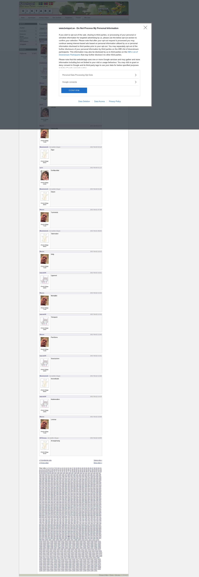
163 (43, 478)
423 (94, 496)
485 (83, 500)
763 (60, 522)
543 (60, 505)
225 (94, 481)
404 (40, 496)
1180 (68, 556)
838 (86, 526)
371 (71, 492)
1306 (92, 567)
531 (88, 504)
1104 (54, 549)
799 (100, 523)
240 (74, 483)
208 (46, 481)
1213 (62, 559)
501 (66, 502)
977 (43, 538)
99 (50, 473)
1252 (81, 562)
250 (40, 484)
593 (77, 509)
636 (74, 512)
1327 (44, 570)
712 (40, 518)
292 (97, 486)
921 (71, 533)
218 (74, 481)
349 (71, 491)
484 (80, 500)
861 (88, 528)
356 (91, 491)
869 (49, 530)
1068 (48, 546)
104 (64, 473)
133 (82, 474)
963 (66, 536)
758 (46, 522)
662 (86, 513)
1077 (81, 546)
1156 (47, 554)
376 (86, 492)
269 (94, 484)
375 (83, 492)
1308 (99, 567)
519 (54, 504)
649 (49, 513)
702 (74, 517)
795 (88, 523)
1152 (97, 552)
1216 (73, 559)
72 (58, 471)
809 (66, 525)
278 (57, 486)
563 (54, 507)
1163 (72, 554)
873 (60, 530)
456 (63, 499)
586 (57, 509)
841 (94, 526)
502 (69, 502)
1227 (51, 561)
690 (40, 517)
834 (74, 526)
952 (97, 535)
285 (77, 486)
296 (46, 487)
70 (54, 471)
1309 (40, 569)
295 (43, 487)
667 (100, 513)
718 (57, 518)
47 (70, 470)
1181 (72, 556)
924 (80, 533)
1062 (88, 544)
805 (54, 525)
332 (86, 489)
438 (74, 497)
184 (40, 479)
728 (86, 518)
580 (40, 509)
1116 (95, 549)
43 (62, 470)
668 (40, 515)
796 (91, 523)
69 (52, 471)
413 (66, 496)
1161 (65, 554)
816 (85, 525)
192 (63, 479)
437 (71, 497)
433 (60, 497)
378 (91, 492)
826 (51, 526)
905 (88, 531)
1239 (95, 561)
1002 (53, 539)
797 (94, 523)
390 (63, 494)
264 (80, 484)
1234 (77, 561)
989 (77, 538)
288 (86, 486)
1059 (77, 544)
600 (97, 509)
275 (49, 486)
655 (66, 513)
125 (60, 474)
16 (70, 468)
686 (91, 515)
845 (43, 528)
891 (49, 531)
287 (83, 486)
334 (91, 489)
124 (57, 474)
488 (91, 500)
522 (63, 504)
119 (43, 474)
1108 (68, 549)
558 (40, 507)
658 (74, 513)
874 (63, 530)
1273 (95, 564)
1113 (85, 549)
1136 (40, 552)
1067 (44, 546)
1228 (55, 561)
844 (40, 528)
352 (80, 491)
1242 (44, 562)
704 (80, 517)
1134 (96, 551)
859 (83, 528)
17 (72, 468)
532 (91, 504)
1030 (95, 541)
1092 (73, 548)
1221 (91, 559)
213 (60, 481)
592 (74, 509)
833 (71, 526)
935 (49, 535)
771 (83, 522)
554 (91, 505)
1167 (86, 554)
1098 (95, 548)
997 (100, 538)
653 (60, 513)
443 (88, 497)
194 (69, 479)
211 (54, 481)
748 (80, 520)
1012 (90, 539)
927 (88, 533)
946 (80, 535)
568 (69, 507)
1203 (87, 557)
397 (83, 494)
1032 (40, 543)
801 (43, 525)
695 (54, 517)
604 (46, 510)
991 (83, 538)
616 (80, 510)
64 (42, 471)
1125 (65, 551)
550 (80, 505)
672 (51, 515)
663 (88, 513)
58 (93, 470)
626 (46, 512)
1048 (99, 543)
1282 (66, 565)
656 (69, 513)
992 (86, 538)
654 (63, 513)
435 (66, 497)
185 (43, 479)
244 (86, 483)
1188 (97, 556)
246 (91, 483)
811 (71, 525)
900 (74, 531)
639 (83, 512)
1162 (68, 554)
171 (66, 478)
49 (74, 470)
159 (94, 476)
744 (69, 520)
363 (49, 492)
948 (86, 535)
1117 (99, 549)
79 (72, 471)
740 (57, 520)
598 (91, 509)
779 (43, 523)
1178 (61, 556)
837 (83, 526)
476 (57, 500)
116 (97, 473)
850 (57, 528)
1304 (84, 567)
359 (100, 491)
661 (83, 513)
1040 (70, 543)
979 (49, 538)
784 (57, 523)
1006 (68, 539)
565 (60, 507)
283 (71, 486)
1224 (40, 561)
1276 (44, 565)
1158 (54, 554)
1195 (58, 557)
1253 (84, 562)
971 (88, 536)
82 (78, 471)
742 (63, 520)
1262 (55, 564)
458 (69, 499)
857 (77, 528)
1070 (55, 546)
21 (80, 468)
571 (77, 507)
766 (69, 522)
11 (60, 468)
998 (40, 539)
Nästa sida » (98, 460)
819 (94, 525)
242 (80, 483)
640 (86, 512)
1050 (44, 544)
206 (40, 481)
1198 (68, 557)
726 (80, 518)
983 (60, 538)
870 (51, 530)
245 (88, 483)
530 (86, 504)
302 (63, 487)
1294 (48, 567)
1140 (54, 552)
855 (71, 528)
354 (86, 491)
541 (54, 505)
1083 (40, 548)
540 (51, 505)
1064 (95, 544)
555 (94, 505)
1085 (48, 548)
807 (60, 525)
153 (77, 476)
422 (91, 496)
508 (86, 502)
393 (71, 494)
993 (88, 538)
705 (83, 517)
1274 (99, 564)
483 (77, 500)
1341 (95, 570)
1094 (81, 548)
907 (94, 531)
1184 (82, 556)
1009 (79, 539)
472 (46, 500)
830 (63, 526)
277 (54, 486)
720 (63, 518)
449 (43, 499)
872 (57, 530)
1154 (40, 554)
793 (83, 523)
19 (76, 468)
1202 (83, 557)
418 (80, 496)
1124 (61, 551)
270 (97, 484)
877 (71, 530)
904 (86, 531)
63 (40, 471)
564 (57, 507)
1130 (82, 551)
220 (80, 481)
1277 (48, 565)
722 (69, 518)
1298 (62, 567)
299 (54, 487)
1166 (82, 554)
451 (49, 499)
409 (54, 496)
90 (95, 471)
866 (40, 530)
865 (100, 528)
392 (69, 494)
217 (71, 481)
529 (83, 504)
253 (49, 484)
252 (46, 484)
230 (46, 483)
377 (88, 492)
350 (74, 491)
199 (83, 479)
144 (51, 476)
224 (91, 481)
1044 (84, 543)
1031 (99, 541)
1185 (86, 556)
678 (69, 515)
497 (54, 502)
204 (97, 479)
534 (97, 504)
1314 (59, 569)
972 (91, 536)
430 (51, 497)
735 (43, 520)
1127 (72, 551)
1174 (47, 556)
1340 (92, 570)
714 (46, 518)
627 (49, 512)
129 (71, 474)
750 (86, 520)
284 (74, 486)
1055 (62, 544)
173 (71, 478)
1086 (51, 548)
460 (74, 499)
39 (54, 470)
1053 (55, 544)
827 (54, 526)
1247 (62, 562)
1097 (92, 548)
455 (60, 499)
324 (63, 489)
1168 (90, 554)
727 (83, 518)
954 (40, 536)
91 (97, 471)
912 (46, 533)
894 (57, 531)
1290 (95, 565)
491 (100, 500)
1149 (86, 552)
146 (57, 476)
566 (63, 507)
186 (46, 479)
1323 (91, 569)
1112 (82, 549)
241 (77, 483)
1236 (84, 561)
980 (51, 538)
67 (48, 471)
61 (99, 470)
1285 (77, 565)
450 (46, 499)
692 (46, 517)
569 (71, 507)
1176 (54, 556)
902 (80, 531)
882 (86, 530)
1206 (98, 557)
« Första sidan (44, 463)
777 (100, 522)
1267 (73, 564)
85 (84, 471)
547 (71, 505)
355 (88, 491)
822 (40, 526)
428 (46, 497)
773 (88, 522)
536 (40, 505)
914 (51, 533)
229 (43, 483)
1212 (59, 559)
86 (86, 471)
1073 (66, 546)
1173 (44, 556)
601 (100, 509)
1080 (92, 546)
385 (49, 494)
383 (43, 494)
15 (68, 468)
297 (49, 487)
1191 (44, 557)
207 (43, 481)
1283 (70, 565)
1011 (86, 539)
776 (97, 522)
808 (63, 525)
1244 (51, 562)
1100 (40, 549)
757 (43, 522)
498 (57, 502)
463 (83, 499)
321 (54, 489)
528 (80, 504)
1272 (92, 564)
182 (97, 478)
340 (46, 491)
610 (63, 510)
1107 (65, 549)
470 (40, 500)
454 (57, 499)
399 (88, 494)
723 (71, 518)
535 (100, 504)
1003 (57, 539)
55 (86, 470)
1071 (59, 546)
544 (63, 505)
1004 (61, 539)
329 (77, 489)
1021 (62, 541)
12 (62, 468)
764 (63, 522)
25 (88, 468)
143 (49, 476)
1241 (40, 562)
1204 (90, 557)
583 (49, 509)
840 (91, 526)
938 (57, 535)
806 (57, 525)
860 (86, 528)
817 (88, 525)
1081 (95, 546)
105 (67, 473)
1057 (70, 544)
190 (57, 479)
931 (100, 533)
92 (99, 471)
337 (100, 489)
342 (51, 491)
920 (68, 533)
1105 (58, 549)
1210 (51, 559)
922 (74, 533)
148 (63, 476)
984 (63, 538)
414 (68, 496)
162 (40, 478)
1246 (59, 562)
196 (74, 479)
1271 (88, 564)
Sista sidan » (98, 463)
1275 (40, 565)
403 (100, 494)
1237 (88, 561)
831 (66, 526)
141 (43, 476)
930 (97, 533)
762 (57, 522)
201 (88, 479)
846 (46, 528)
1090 (66, 548)
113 (89, 473)
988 (74, 538)
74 (62, 471)
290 (91, 486)
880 (80, 530)
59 (95, 470)
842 (97, 526)
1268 (77, 564)
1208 (44, 559)
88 (91, 471)
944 (74, 535)
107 (72, 473)
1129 (79, 551)
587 (60, 509)
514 (40, 504)
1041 (73, 543)
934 (46, 535)
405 (43, 496)
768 (74, 522)
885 (94, 530)
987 (71, 538)
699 (66, 517)
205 (100, 479)
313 (94, 487)
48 (72, 470)
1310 (44, 569)
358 (97, 491)
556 (97, 505)
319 (49, 489)
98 (48, 473)
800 (40, 525)
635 (71, 512)
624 (40, 512)
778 (40, 523)
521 (60, 504)
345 (60, 491)
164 (46, 478)
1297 (59, 567)
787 (66, 523)
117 (100, 473)
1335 (73, 570)
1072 (62, 546)
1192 (47, 557)
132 (80, 474)
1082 (99, 546)
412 (63, 496)
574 (86, 507)
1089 (62, 548)
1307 (95, 567)
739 (54, 520)
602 (40, 510)
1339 (88, 570)
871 (54, 530)
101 (55, 473)
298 (51, 487)
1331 (59, 570)
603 (43, 510)
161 (100, 476)
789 (71, 523)
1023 (70, 541)
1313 (55, 569)
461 (77, 499)
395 (77, 494)
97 (46, 473)
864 (97, 528)
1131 (86, 551)
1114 (89, 549)
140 (40, 476)
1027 (84, 541)
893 (54, 531)
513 (100, 502)
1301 (73, 567)
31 (101, 468)
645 (100, 512)
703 (77, 517)
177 (83, 478)
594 (80, 509)
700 (69, 517)
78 (70, 471)
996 (97, 538)
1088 (59, 548)
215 (66, 481)
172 (69, 478)
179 (88, 478)
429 (49, 497)
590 (69, 509)
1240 (99, 561)
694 (51, 517)
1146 (75, 552)
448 (40, 499)
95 (42, 473)
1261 (51, 564)
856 (74, 528)
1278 (51, 565)
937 (54, 535)
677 (66, 515)
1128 (75, 551)
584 (51, 509)
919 (66, 533)
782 (51, 523)
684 (86, 515)
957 (49, 536)
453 (54, 499)
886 (97, 530)
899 (71, 531)
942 (69, 535)
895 (60, 531)
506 (80, 502)
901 (77, 531)
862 (91, 528)
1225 (44, 561)
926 (85, 533)
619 (88, 510)
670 (46, 515)
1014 (97, 539)
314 (97, 487)
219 (77, 481)
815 (83, 525)
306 (74, 487)
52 (80, 470)
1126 (68, 551)
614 (74, 510)
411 (60, 496)
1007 (72, 539)
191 (60, 479)
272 (40, 486)
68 (50, 471)
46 (68, 470)
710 (97, 517)
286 (80, 486)
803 (49, 525)
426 (40, 497)
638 (80, 512)
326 (69, 489)
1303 (81, 567)
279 (60, 486)
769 (77, 522)
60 (97, 470)
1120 (47, 551)
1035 (51, 543)
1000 (46, 539)
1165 (79, 554)
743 (66, 520)
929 (94, 533)
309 (83, 487)
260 (69, 484)
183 (100, 478)
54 (84, 470)
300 (57, 487)
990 (80, 538)
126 (63, 474)
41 (58, 470)
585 (54, 509)
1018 (51, 541)
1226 (48, 561)
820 (97, 525)
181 (94, 478)
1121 (51, 551)
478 (63, 500)
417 (77, 496)
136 (91, 474)
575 (88, 507)
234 (57, 483)
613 (71, 510)
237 (66, 483)
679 (71, 515)
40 (56, 470)
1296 (55, 567)
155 (83, 476)
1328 (48, 570)
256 (57, 484)
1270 (84, 564)
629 (54, 512)
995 (94, 538)
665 (94, 513)
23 (84, 468)
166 (51, 478)
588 (63, 509)
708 (91, 517)
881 (83, 530)
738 (51, 520)
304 (69, 487)
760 (51, 522)
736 (46, 520)
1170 (97, 554)
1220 (88, 559)
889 (43, 531)
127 (65, 474)
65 (44, 471)
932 (40, 535)
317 (43, 489)
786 (63, 523)
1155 (44, 554)
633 (66, 512)
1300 (70, 567)
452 (51, 499)
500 (63, 502)
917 (60, 533)
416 (74, 496)
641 (88, 512)
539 (49, 505)
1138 (47, 552)
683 (83, 515)
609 (60, 510)
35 (46, 470)
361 (43, 492)
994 (91, 538)
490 (97, 500)
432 (57, 497)
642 (91, 512)
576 (91, 507)
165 (49, 478)
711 (100, 517)
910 (40, 533)
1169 (93, 554)
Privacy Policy (115, 101)
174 (74, 478)
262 (74, 484)
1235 (81, 561)
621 (94, 510)
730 (91, 518)
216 (68, 481)
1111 (79, 549)
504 (74, 502)
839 (88, 526)
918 (63, 533)
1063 (92, 544)
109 (78, 473)
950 (91, 535)
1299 (66, 567)
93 (101, 471)
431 (54, 497)
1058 (73, 544)
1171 (100, 554)
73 (60, 471)
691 (43, 517)
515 (43, 504)
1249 (70, 562)
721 (66, 518)
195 (71, 479)
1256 (95, 562)
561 (49, 507)
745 (71, 520)
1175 (51, 556)
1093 (77, 548)
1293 (44, 567)
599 (94, 509)
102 (58, 473)
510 (91, 502)
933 (43, 535)
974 (97, 536)
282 (69, 486)
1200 (76, 557)
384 (46, 494)
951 (94, 535)
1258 (40, 564)
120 (46, 474)
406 (46, 496)
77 (68, 471)
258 (63, 484)
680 (74, 515)
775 (94, 522)
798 (97, 523)
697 (60, 517)
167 (54, 478)
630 (57, 512)
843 (100, 526)
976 (40, 538)
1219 (84, 559)
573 (83, 507)
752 (91, 520)
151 (71, 476)
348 (69, 491)
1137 (44, 552)
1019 (55, 541)
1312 (51, 569)
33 (42, 470)
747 (77, 520)
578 (97, 507)
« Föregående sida (45, 460)
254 (51, 484)
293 (100, 486)
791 (77, 523)
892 (51, 531)
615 (77, 510)
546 (69, 505)
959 (54, 536)
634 (69, 512)
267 (88, 484)
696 (57, 517)
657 (71, 513)
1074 (70, 546)
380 (97, 492)
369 (66, 492)
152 (74, 476)
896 (63, 531)
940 (63, 535)
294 (40, 487)
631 (60, 512)
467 (94, 499)
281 (66, 486)
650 (51, 513)
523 (66, 504)
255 (54, 484)
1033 (44, 543)
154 (80, 476)
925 (83, 533)
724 (74, 518)
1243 (48, 562)
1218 (80, 559)
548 (74, 505)
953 (100, 535)
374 (80, 492)
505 (77, 502)
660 (80, 513)
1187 (93, 556)
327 (71, 489)
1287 (84, 565)
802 (46, 525)
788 (69, 523)
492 (40, 502)
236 (63, 483)
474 (51, 500)
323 (60, 489)
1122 (54, 551)
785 (60, 523)
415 (71, 496)
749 (83, 520)
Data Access (99, 101)
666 (97, 513)
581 (43, 509)
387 (54, 494)
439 (77, 497)
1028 (88, 541)
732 (97, 518)
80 (74, 471)
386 (51, 494)
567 (66, 507)
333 (88, 489)
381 (100, 492)
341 (49, 491)
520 (57, 504)
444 (91, 497)
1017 (48, 541)
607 (54, 510)
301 (60, 487)
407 (49, 496)
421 (88, 496)
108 (75, 473)
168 (57, 478)
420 (85, 496)
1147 (79, 552)
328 (74, 489)
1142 (61, 552)
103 (61, 473)
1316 (66, 569)
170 (63, 478)
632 (63, 512)
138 (97, 474)
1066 (40, 546)
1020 (59, 541)
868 (46, 530)
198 (80, 479)
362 (46, 492)
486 (86, 500)
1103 (51, 549)
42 (60, 470)
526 (74, 504)
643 (94, 512)
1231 (66, 561)
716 (51, 518)
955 (43, 536)
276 (51, 486)
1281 (62, 565)
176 (80, 478)
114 (91, 473)
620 (91, 510)
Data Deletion (84, 101)
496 (51, 502)
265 (83, 484)
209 (49, 481)
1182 (75, 556)
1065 (99, 544)
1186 (90, 556)
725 (77, 518)
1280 (59, 565)
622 (97, 510)
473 (49, 500)
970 (86, 536)
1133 (93, 551)
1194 (54, 557)
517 (49, 504)
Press (112, 575)
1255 (92, 562)
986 (69, 538)
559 (43, 507)
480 (69, 500)
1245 (55, 562)
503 (71, 502)
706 (86, 517)
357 (94, 491)
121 (48, 474)
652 (57, 513)
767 (71, 522)
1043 (81, 543)
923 (77, 533)
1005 (64, 539)
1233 (73, 561)
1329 (51, 570)
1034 (48, 543)
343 (54, 491)
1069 (51, 546)
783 (54, 523)
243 (83, 483)
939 (60, 535)
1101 (44, 549)
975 (100, 536)
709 (94, 517)
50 (76, 470)
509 (88, 502)
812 (74, 525)
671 (49, 515)
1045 (88, 543)
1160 (61, 554)
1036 (55, 543)
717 (54, 518)
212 (57, 481)
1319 (77, 569)
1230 (62, 561)
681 (77, 515)
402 (97, 494)
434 (63, 497)
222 (85, 481)
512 (97, 502)
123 (54, 474)
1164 (75, 554)
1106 (61, 549)
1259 (44, 564)
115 (94, 473)
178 (86, 478)
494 (46, 502)
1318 (73, 569)
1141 (58, 552)
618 (85, 510)
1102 (47, 549)
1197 (65, 557)
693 (49, 517)
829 (60, 526)
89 (93, 471)
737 (49, 520)
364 (51, 492)
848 (51, 528)
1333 (66, 570)
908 (97, 531)
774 (91, 522)
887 (100, 530)
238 (69, 483)
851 (60, 528)
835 (77, 526)
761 (54, 522)
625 (43, 512)
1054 (59, 544)
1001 (50, 539)
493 (43, 502)
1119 (44, 551)
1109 (72, 549)
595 (83, 509)
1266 (70, 564)
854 (69, 528)
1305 (88, 567)
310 (86, 487)
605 (49, 510)
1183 (79, 556)
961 (60, 536)
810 (69, 525)
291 (94, 486)
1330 (55, 570)
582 (46, 509)
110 (81, 473)
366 (57, 492)
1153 (100, 552)
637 (77, 512)
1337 (81, 570)
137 (94, 474)
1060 (81, 544)
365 (54, 492)
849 (54, 528)
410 (57, 496)
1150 (90, 552)
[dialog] (99, 64)
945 (77, 535)
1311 (48, 569)
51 (78, 470)
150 (69, 476)
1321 (84, 569)
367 (60, 492)
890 (46, 531)
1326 (40, 570)
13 (64, 468)
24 (86, 468)
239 (71, 483)
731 (94, 518)
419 (83, 496)
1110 (75, 549)
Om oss (117, 575)
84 (82, 471)
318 (46, 489)
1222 (95, 559)
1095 (84, 548)
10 (58, 468)
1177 (58, 556)
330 (80, 489)
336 (97, 489)
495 (49, 502)
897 (66, 531)
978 (46, 538)
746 (74, 520)
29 (96, 468)
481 (71, 500)
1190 (40, 557)
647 (43, 513)
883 (88, 530)
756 (40, 522)
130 (74, 474)
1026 (81, 541)
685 (88, 515)
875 (66, 530)
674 (57, 515)
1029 (92, 541)
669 (43, 515)
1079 (88, 546)
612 (68, 510)
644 (97, 512)
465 (88, 499)
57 (91, 470)
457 (66, 499)
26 (90, 468)
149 (66, 476)
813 (77, 525)
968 (80, 536)
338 (40, 491)
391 (66, 494)
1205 (94, 557)
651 (54, 513)
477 (60, 500)
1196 (61, 557)
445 (94, 497)
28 (94, 468)
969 (83, 536)
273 (43, 486)
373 (77, 492)
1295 (51, 567)
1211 (55, 559)
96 (44, 473)
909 (100, 531)
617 (83, 510)
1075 (73, 546)
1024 (73, 541)
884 (91, 530)
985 (66, 538)
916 (57, 533)
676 (63, 515)
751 (88, 520)
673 (54, 515)
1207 (40, 559)
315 (100, 487)
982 (57, 538)
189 (54, 479)
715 (49, 518)
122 (51, 474)
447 (100, 497)
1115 (92, 549)
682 (80, 515)
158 (91, 476)
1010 (83, 539)
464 (86, 499)
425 (100, 496)
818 (91, 525)
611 (66, 510)
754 (97, 520)
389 (60, 494)
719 (60, 518)
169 (60, 478)
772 (86, 522)
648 (46, 513)
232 (51, 483)
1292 (40, 567)
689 (100, 515)
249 (100, 483)
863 (94, 528)
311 (88, 487)
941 (66, 535)
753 (94, 520)
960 (57, 536)
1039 (66, 543)
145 (54, 476)
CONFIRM (74, 90)
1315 (62, 569)
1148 (82, 552)
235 (60, 483)
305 (71, 487)
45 (66, 470)
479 (66, 500)
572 (80, 507)
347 (66, 491)
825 (49, 526)
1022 (66, 541)
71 (56, 471)
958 (51, 536)
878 (74, 530)
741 (60, 520)
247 (94, 483)
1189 (100, 556)
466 (91, 499)
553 (88, 505)
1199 (72, 557)
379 (94, 492)
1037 (59, 543)
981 (54, 538)
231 (49, 483)
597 (88, 509)
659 (77, 513)
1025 (77, 541)
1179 (65, 556)
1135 (100, 551)
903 (83, 531)
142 (46, 476)
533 (94, 504)
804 (51, 525)
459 (71, 499)
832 (69, 526)
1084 (44, 548)
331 (83, 489)
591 (71, 509)
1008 (75, 539)
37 (50, 470)
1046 (92, 543)
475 (54, 500)
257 (60, 484)
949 (88, 535)
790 (74, 523)
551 (83, 505)
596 (86, 509)
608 (57, 510)
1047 (95, 543)
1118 (40, 551)
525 (71, 504)
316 (40, 489)
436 (69, 497)
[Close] (146, 28)
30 (99, 468)
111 (83, 473)
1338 (84, 570)
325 (66, 489)
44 (64, 470)
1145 (72, 552)
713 (43, 518)
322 (57, 489)
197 (77, 479)
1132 (89, 551)
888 (40, 531)
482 (74, 500)
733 (100, 518)
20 (78, 468)
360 (40, 492)
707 (88, 517)
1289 (92, 565)
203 (94, 479)
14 (66, 468)
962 (63, 536)
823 (43, 526)
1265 (66, 564)
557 (100, 505)
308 (80, 487)
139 (100, 474)
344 (57, 491)
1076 (77, 546)
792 (80, 523)
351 (77, 491)
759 (49, 522)
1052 (51, 544)
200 (86, 479)
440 (80, 497)
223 (88, 481)
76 (66, 471)
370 (69, 492)
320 (51, 489)
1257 (99, 562)
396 (80, 494)
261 (71, 484)
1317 (69, 569)
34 (44, 470)
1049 (40, 544)
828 (57, 526)
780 (46, 523)
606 (51, 510)
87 (88, 471)
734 (40, 520)
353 (83, 491)
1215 (69, 559)
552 (86, 505)
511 (94, 502)
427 (43, 497)
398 (86, 494)
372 (74, 492)
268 (91, 484)
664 (91, 513)
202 (91, 479)
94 (40, 473)
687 (94, 515)
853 (66, 528)
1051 (48, 544)
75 (64, 471)
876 (69, 530)
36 (48, 470)
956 (46, 536)
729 (88, 518)
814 (80, 525)
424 (97, 496)
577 (94, 507)
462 (80, 499)
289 (88, 486)
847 (49, 528)
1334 (70, 570)
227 (100, 481)
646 (40, 513)
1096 (88, 548)
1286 (81, 565)
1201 (79, 557)
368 (63, 492)
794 (86, 523)
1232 (70, 561)
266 (86, 484)
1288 (88, 565)
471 (43, 500)
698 (63, 517)
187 (49, 479)
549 (77, 505)
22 (82, 468)
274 (46, 486)
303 (66, 487)
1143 (65, 552)
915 (54, 533)
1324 (95, 569)
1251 (77, 562)
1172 (40, 556)
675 (60, 515)
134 (85, 474)
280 (63, 486)
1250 (73, 562)
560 (46, 507)
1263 (59, 564)
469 (100, 499)
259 (66, 484)
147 (60, 476)
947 (83, 535)
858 (80, 528)
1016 (44, 541)
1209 (48, 559)
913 (49, 533)
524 (69, 504)
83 (80, 471)
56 (88, 470)
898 (69, 531)
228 (40, 483)
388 (57, 494)
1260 (48, 564)
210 (51, 481)
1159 (58, 554)
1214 (66, 559)
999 (43, 539)
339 (43, 491)
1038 (62, 543)
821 (100, 525)
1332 (62, 570)
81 (76, 471)
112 (86, 473)
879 (77, 530)
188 (51, 479)
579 (100, 507)
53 (82, 470)
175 (77, 478)
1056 (66, 544)
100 (52, 473)
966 (74, 536)
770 (80, 522)
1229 (59, 561)
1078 (84, 546)
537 (43, 505)
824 (46, 526)
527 (77, 504)
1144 (68, 552)
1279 (55, 565)
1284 (73, 565)
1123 (58, 551)
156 (86, 476)
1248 (66, 562)
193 (66, 479)
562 (51, 507)
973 (94, 536)
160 (97, 476)
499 (60, 502)
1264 (62, 564)
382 (40, 494)
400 (91, 494)
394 (74, 494)
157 (88, 476)
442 (86, 497)
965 (71, 536)
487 (88, 500)
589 (66, 509)
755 (100, 520)
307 (77, 487)
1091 (70, 548)
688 (97, 515)
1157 (51, 554)
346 (63, 491)
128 (68, 474)
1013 (93, 539)
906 (91, 531)
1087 (55, 548)
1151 (93, 552)
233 (54, 483)
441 (83, 497)
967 (77, 536)
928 (91, 533)
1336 (77, 570)
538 (46, 505)
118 (40, 474)
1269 (81, 564)
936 (51, 535)
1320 (80, 569)
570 (74, 507)
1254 (88, 562)
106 (69, 473)
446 (97, 497)
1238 (92, 561)
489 (94, 500)
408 (51, 496)
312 (91, 487)
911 (43, 533)
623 (100, 510)
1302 (77, 567)
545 (66, 505)
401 (94, 494)
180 (91, 478)
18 (74, 468)
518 (51, 504)
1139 (51, 552)
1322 (88, 569)
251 (43, 484)
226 (97, 481)
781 (49, 523)
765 (66, 522)
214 (63, 481)
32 (40, 470)
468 (97, 499)
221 (83, 481)
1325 (99, 569)
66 (46, 471)
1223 (99, 559)
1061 (84, 544)
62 (101, 470)
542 (57, 505)
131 (77, 474)
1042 (77, 543)
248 (97, 483)
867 (43, 530)
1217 (77, 559)
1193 (51, 557)
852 (63, 528)
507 (83, 502)
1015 (40, 541)
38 (52, 470)
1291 (99, 565)
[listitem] (99, 75)
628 (51, 512)
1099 (99, 548)
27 (92, 468)
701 (71, 517)
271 (100, 484)
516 (46, 504)
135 (88, 474)
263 (77, 484)
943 (71, 535)
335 (94, 489)
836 (80, 526)
